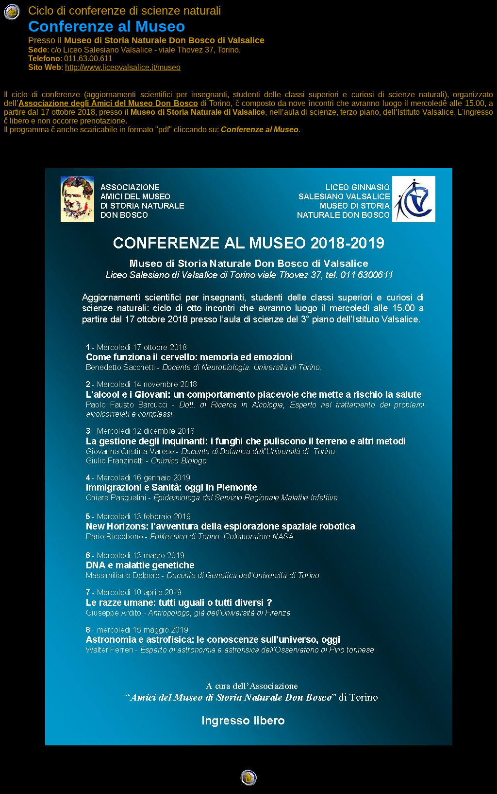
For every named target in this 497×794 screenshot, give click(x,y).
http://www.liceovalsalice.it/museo (123, 67)
